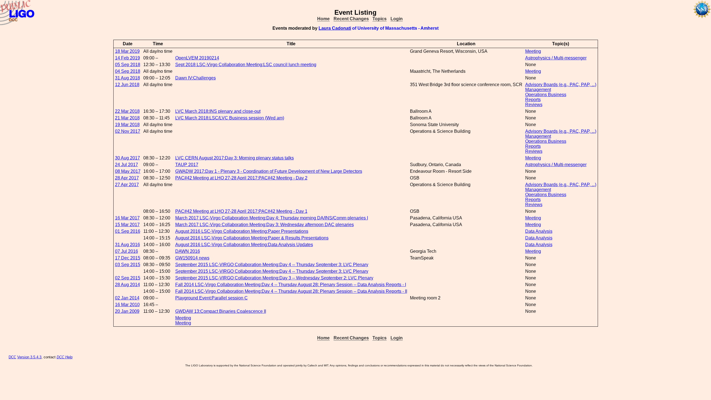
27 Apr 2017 (127, 184)
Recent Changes (351, 18)
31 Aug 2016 (127, 244)
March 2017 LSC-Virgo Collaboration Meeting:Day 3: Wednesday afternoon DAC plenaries (264, 224)
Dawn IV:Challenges (195, 78)
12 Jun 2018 (127, 84)
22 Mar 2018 (127, 111)
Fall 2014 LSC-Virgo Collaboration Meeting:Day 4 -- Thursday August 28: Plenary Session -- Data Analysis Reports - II (291, 291)
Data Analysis (538, 231)
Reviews (533, 104)
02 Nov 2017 (127, 131)
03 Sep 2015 (127, 264)
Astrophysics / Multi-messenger (556, 58)
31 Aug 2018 (127, 78)
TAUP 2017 (186, 164)
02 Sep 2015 (127, 278)
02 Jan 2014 (127, 298)
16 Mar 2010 (127, 304)
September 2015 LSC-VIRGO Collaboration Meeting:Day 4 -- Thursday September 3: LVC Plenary (271, 264)
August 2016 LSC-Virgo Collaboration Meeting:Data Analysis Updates (244, 244)
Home (323, 18)
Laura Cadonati (335, 28)
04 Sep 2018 (127, 71)
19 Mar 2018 (127, 124)
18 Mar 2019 (127, 51)
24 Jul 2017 (126, 164)
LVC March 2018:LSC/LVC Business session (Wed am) (229, 118)
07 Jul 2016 (126, 251)
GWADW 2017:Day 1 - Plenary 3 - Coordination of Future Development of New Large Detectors (268, 171)
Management (538, 89)
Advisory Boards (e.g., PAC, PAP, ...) (560, 84)
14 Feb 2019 (127, 58)
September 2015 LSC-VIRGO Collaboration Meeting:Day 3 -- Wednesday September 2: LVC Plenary (274, 278)
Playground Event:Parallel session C (211, 298)
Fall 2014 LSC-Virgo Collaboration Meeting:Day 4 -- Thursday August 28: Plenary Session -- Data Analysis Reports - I (290, 284)
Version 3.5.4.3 (29, 357)
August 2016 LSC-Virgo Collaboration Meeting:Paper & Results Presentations (252, 238)
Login (396, 18)
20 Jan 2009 (127, 311)
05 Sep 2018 (127, 64)
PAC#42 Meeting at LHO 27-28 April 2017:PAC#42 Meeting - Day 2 (241, 178)
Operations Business (545, 94)
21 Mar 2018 (127, 118)
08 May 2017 (128, 171)
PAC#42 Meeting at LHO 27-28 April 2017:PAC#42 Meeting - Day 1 (241, 211)
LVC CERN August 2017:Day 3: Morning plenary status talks (234, 158)
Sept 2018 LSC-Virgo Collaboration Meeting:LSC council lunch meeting (245, 64)
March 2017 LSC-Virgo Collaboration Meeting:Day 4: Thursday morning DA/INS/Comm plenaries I (271, 218)
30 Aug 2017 (127, 158)
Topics (379, 18)
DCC (12, 357)
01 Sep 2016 (127, 231)
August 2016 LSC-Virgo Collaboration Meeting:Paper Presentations (241, 231)
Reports (533, 99)
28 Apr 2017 (127, 178)
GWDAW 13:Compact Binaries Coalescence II (220, 311)
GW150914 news (192, 258)
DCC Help (64, 357)
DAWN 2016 (187, 251)
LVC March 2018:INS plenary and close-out (218, 111)
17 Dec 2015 (127, 258)
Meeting (533, 51)
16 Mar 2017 (127, 218)
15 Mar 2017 (127, 224)
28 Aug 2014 (127, 284)
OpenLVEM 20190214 (197, 58)
